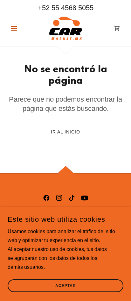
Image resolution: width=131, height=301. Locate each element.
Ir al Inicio (65, 131)
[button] (16, 28)
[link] (65, 28)
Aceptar (65, 285)
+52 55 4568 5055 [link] (65, 8)
